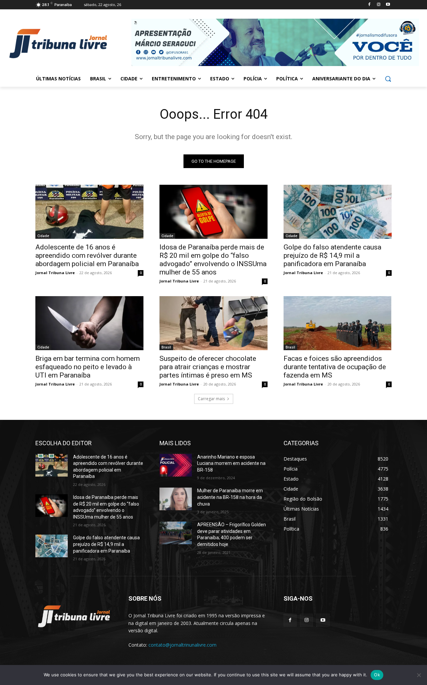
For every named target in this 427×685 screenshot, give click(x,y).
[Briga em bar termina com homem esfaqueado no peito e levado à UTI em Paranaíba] (89, 323)
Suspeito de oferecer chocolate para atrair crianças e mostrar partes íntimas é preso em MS (207, 367)
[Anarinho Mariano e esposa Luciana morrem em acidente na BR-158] (175, 465)
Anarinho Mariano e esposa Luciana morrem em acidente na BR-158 (231, 463)
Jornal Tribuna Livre (55, 272)
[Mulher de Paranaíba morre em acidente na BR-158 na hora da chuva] (175, 499)
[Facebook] (369, 5)
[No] (418, 675)
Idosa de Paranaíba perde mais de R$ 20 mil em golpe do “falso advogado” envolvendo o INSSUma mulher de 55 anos (213, 259)
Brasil (166, 347)
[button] (388, 79)
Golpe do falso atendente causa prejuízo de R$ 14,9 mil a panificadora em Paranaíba (332, 255)
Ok (377, 674)
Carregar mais (211, 399)
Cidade (43, 235)
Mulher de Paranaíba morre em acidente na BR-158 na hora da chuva (230, 497)
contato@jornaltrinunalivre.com (182, 645)
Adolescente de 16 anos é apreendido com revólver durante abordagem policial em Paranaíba (87, 255)
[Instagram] (378, 5)
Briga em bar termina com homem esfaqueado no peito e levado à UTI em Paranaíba (87, 367)
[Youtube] (388, 5)
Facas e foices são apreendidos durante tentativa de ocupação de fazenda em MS (335, 367)
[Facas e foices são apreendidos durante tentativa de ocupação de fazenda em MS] (338, 323)
